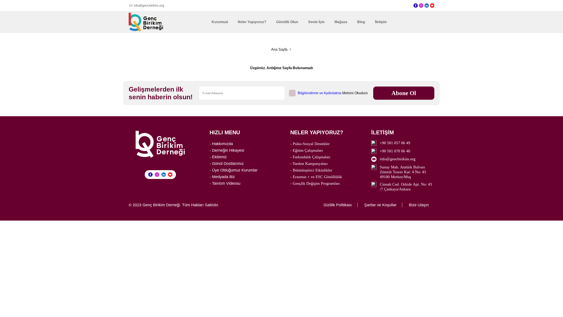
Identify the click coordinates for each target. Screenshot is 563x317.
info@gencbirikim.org (397, 159)
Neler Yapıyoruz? (252, 22)
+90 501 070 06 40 (395, 151)
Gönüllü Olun (287, 22)
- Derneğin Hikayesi (227, 150)
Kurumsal (220, 22)
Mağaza (341, 22)
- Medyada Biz (222, 177)
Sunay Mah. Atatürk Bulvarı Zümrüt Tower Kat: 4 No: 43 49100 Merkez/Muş (403, 172)
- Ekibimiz (218, 157)
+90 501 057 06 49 (395, 143)
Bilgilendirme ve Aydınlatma (319, 93)
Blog (361, 22)
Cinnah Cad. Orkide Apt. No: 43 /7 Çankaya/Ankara (406, 186)
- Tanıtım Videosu (225, 183)
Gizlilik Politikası (338, 205)
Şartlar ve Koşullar (380, 205)
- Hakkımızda (221, 144)
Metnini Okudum (333, 93)
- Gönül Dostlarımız (227, 163)
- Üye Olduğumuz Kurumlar (234, 170)
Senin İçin (316, 22)
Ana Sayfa (279, 49)
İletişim (381, 22)
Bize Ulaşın (419, 205)
